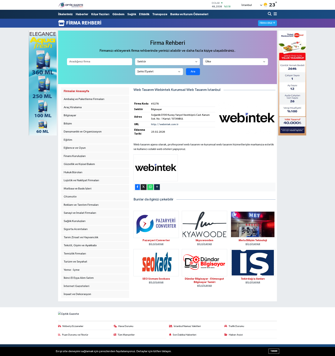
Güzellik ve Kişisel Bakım (79, 164)
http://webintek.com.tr (164, 124)
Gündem (118, 14)
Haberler (82, 14)
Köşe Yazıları (100, 14)
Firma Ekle (266, 23)
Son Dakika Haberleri (184, 334)
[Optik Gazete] (71, 5)
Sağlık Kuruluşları (74, 221)
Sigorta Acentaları (76, 229)
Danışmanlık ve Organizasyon (83, 131)
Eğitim (68, 139)
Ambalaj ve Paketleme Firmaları (84, 99)
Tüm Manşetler (126, 334)
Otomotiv (70, 196)
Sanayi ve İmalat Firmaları (80, 212)
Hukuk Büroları (73, 172)
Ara (193, 71)
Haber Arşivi (236, 334)
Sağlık (131, 14)
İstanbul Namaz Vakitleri (187, 326)
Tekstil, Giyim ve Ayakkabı (80, 245)
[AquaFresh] (43, 82)
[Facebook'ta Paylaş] (137, 187)
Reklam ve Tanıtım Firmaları (81, 204)
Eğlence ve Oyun (75, 147)
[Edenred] (292, 82)
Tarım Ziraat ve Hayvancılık (81, 237)
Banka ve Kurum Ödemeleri (189, 14)
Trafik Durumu (236, 326)
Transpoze (159, 14)
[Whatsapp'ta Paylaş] (150, 187)
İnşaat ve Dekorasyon (77, 294)
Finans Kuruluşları (75, 156)
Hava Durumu (125, 326)
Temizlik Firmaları (75, 253)
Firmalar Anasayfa (76, 91)
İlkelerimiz (65, 14)
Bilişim (68, 123)
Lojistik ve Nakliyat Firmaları (81, 180)
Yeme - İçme (72, 269)
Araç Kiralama (73, 107)
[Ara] (270, 14)
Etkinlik (144, 14)
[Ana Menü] (274, 14)
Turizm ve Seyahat (75, 261)
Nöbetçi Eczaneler (72, 326)
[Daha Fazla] (157, 187)
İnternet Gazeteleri (76, 286)
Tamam (273, 351)
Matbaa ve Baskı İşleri (77, 188)
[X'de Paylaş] (144, 187)
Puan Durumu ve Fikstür (75, 334)
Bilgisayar (70, 115)
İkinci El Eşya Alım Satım (79, 277)
